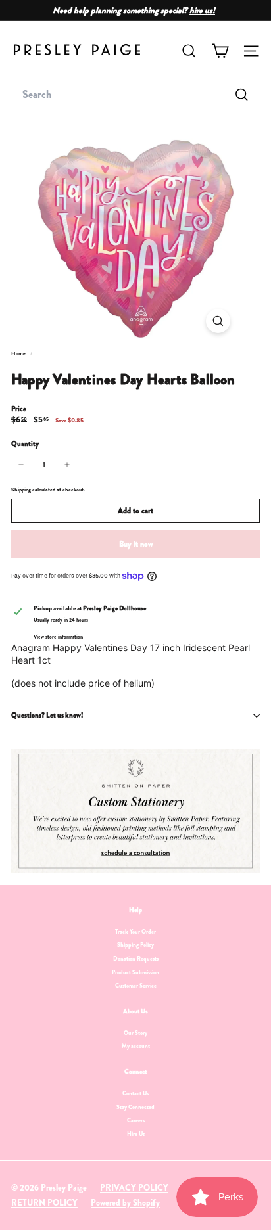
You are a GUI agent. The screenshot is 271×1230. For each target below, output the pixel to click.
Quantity (25, 444)
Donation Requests (136, 959)
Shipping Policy (135, 945)
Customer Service (136, 986)
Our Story (135, 1033)
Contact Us (135, 1093)
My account (136, 1046)
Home (19, 353)
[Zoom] (218, 321)
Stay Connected (135, 1107)
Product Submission (135, 972)
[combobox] (135, 94)
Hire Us (136, 1134)
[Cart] (220, 51)
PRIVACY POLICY (134, 1187)
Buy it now (136, 544)
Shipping (21, 489)
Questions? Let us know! (47, 715)
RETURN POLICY (44, 1202)
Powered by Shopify (125, 1202)
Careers (136, 1120)
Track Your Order (135, 932)
